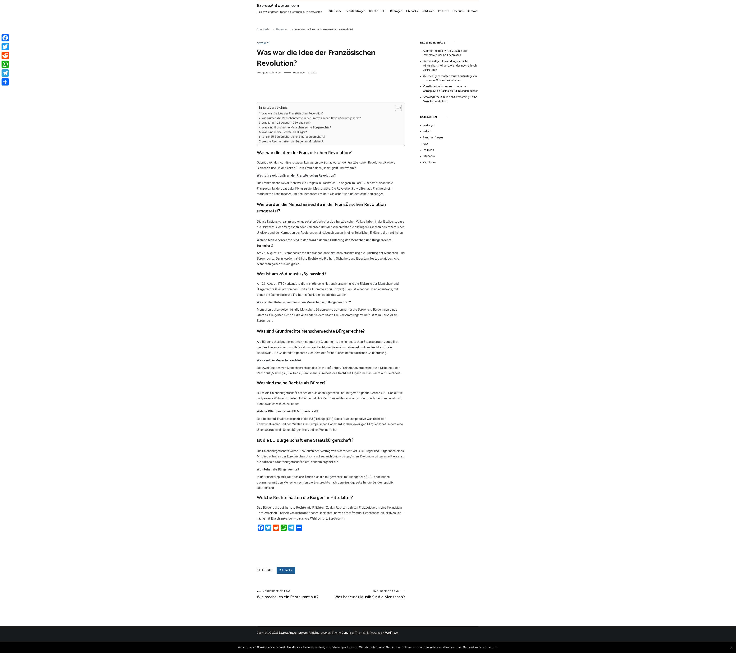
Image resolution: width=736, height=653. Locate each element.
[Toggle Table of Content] (396, 108)
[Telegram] (5, 73)
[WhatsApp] (5, 64)
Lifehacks (412, 11)
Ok (496, 647)
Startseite (335, 11)
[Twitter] (5, 46)
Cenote (346, 632)
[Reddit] (5, 55)
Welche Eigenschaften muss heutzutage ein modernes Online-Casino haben (450, 78)
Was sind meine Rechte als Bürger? (284, 132)
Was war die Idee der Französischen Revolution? (293, 113)
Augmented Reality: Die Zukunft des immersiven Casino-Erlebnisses (445, 53)
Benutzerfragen (355, 11)
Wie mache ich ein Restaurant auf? (287, 594)
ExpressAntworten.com (278, 5)
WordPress (391, 632)
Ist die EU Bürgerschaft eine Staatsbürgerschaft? (293, 136)
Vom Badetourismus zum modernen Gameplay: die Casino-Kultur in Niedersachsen (450, 88)
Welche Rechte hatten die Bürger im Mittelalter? (292, 141)
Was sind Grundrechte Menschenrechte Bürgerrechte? (296, 127)
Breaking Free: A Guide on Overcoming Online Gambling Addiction (450, 99)
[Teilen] (5, 81)
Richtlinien (428, 11)
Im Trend (443, 11)
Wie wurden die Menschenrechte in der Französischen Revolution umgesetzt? (311, 118)
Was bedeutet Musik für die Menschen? (369, 594)
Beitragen (396, 11)
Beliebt (373, 11)
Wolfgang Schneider (269, 72)
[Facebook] (5, 37)
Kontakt (472, 11)
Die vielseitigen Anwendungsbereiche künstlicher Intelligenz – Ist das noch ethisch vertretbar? (450, 65)
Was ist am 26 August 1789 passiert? (286, 122)
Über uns (458, 11)
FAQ (384, 11)
